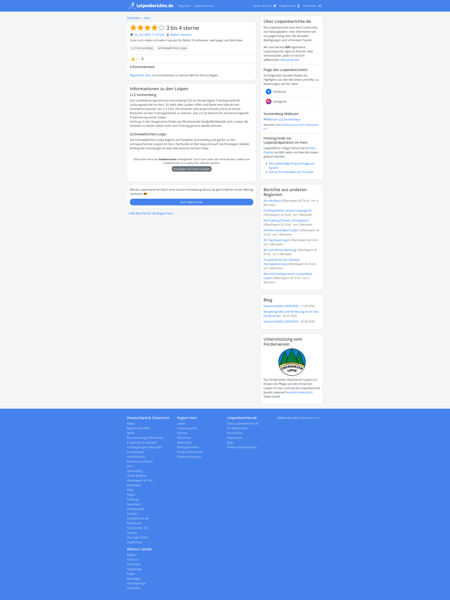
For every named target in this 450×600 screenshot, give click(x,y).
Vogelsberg (134, 542)
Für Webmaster (237, 428)
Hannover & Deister (140, 461)
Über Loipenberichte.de (243, 423)
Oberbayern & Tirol (139, 480)
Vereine (182, 433)
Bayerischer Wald (138, 428)
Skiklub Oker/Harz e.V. (306, 418)
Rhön (130, 490)
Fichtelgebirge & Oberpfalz (144, 447)
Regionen (184, 6)
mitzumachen (289, 60)
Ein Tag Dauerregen (276, 240)
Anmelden (310, 6)
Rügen (131, 495)
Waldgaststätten (188, 447)
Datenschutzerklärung (242, 447)
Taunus (132, 533)
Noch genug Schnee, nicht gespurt (286, 220)
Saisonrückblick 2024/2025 (280, 321)
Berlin (131, 433)
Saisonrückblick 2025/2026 (280, 306)
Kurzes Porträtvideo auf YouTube (291, 172)
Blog (267, 300)
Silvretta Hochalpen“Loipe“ (281, 230)
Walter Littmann (181, 35)
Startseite (133, 18)
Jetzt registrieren (192, 202)
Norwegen (134, 578)
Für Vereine (234, 433)
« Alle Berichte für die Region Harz (150, 213)
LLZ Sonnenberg (142, 48)
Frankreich (134, 564)
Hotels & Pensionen (190, 452)
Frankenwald (135, 452)
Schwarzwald (135, 509)
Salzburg (133, 499)
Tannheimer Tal (137, 528)
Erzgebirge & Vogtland (142, 442)
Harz (147, 18)
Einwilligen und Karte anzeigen (191, 169)
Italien (131, 574)
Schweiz (132, 514)
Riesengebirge (136, 583)
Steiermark (134, 523)
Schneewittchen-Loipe (172, 48)
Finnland (132, 559)
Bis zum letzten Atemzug (279, 250)
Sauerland (133, 504)
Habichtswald (136, 457)
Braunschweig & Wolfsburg (145, 438)
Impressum (234, 438)
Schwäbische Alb (138, 518)
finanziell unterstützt (299, 392)
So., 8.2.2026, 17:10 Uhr (149, 35)
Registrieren (287, 6)
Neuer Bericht (262, 6)
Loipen (181, 423)
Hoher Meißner (137, 476)
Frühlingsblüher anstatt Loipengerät (287, 210)
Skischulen (184, 438)
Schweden (133, 588)
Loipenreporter (204, 6)
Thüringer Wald (137, 537)
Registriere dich (140, 75)
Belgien (132, 555)
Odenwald (133, 485)
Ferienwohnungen (189, 457)
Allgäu (131, 423)
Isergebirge (134, 569)
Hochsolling (135, 471)
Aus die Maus (272, 201)
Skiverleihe (184, 442)
